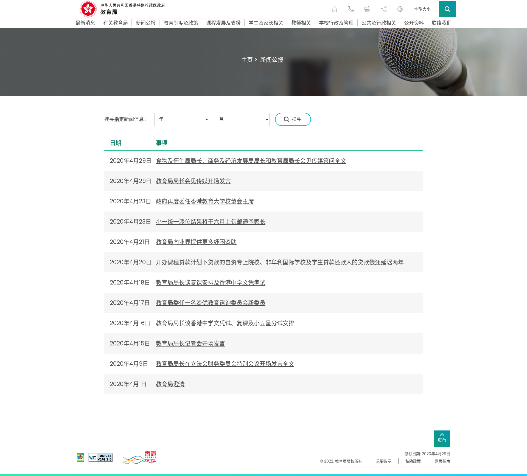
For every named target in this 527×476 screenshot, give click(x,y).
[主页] (334, 9)
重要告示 (383, 461)
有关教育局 (115, 23)
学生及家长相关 (266, 23)
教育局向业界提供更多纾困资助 (196, 242)
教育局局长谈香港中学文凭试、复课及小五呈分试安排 (225, 323)
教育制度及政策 (181, 23)
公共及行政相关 (378, 23)
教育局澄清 (170, 384)
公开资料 (414, 23)
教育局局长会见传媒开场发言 (193, 181)
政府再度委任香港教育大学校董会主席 (205, 201)
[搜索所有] (447, 9)
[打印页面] (367, 9)
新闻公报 (146, 23)
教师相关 (301, 23)
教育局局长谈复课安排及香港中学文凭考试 (210, 282)
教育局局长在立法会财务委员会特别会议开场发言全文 (225, 364)
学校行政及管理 (336, 23)
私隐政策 (413, 461)
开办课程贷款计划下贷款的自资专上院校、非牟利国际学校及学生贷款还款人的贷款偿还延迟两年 (280, 262)
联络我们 (442, 23)
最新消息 (85, 23)
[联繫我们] (351, 9)
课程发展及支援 (223, 23)
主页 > (249, 60)
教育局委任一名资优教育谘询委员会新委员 (210, 303)
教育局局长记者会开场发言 (190, 343)
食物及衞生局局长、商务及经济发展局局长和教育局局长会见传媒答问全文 (251, 161)
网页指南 (442, 461)
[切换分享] (384, 9)
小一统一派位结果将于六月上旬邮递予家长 (210, 222)
